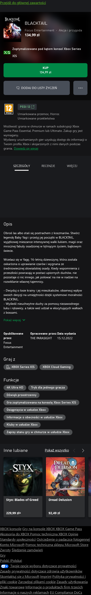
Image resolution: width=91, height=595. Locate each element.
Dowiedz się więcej (26, 148)
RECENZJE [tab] (48, 166)
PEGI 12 (25, 106)
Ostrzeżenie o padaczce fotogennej (63, 539)
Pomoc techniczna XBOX (49, 534)
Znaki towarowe (12, 587)
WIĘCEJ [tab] (72, 166)
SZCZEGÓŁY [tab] (21, 166)
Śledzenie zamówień (27, 550)
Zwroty (5, 550)
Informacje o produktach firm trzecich (54, 587)
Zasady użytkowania (72, 581)
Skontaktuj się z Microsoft (19, 576)
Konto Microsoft (12, 544)
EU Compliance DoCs (66, 592)
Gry (3, 555)
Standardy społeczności (18, 539)
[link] (23, 487)
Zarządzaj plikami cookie (37, 581)
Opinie (73, 534)
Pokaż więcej (12, 320)
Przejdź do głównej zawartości (23, 2)
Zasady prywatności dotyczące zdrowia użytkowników (41, 571)
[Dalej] (83, 450)
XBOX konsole (10, 528)
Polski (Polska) (11, 560)
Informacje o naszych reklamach (24, 592)
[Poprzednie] (74, 450)
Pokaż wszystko (57, 450)
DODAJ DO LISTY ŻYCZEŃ (39, 88)
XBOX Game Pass (69, 528)
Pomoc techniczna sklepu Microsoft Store (56, 544)
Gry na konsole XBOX (39, 528)
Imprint (45, 576)
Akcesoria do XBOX (15, 534)
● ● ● (80, 88)
